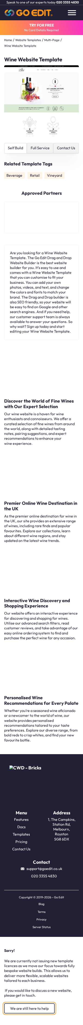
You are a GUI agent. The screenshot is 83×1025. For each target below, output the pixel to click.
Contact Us (21, 849)
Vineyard (54, 175)
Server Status (42, 927)
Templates (21, 834)
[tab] (15, 148)
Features (21, 819)
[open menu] (72, 13)
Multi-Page (51, 40)
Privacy (41, 919)
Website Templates (28, 40)
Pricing (21, 841)
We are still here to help (29, 1008)
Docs (21, 827)
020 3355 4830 (67, 2)
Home (8, 40)
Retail (35, 175)
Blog (41, 904)
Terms (42, 912)
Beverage (14, 175)
